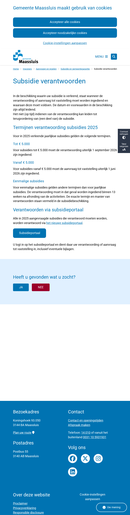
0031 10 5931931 (94, 437)
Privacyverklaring (24, 508)
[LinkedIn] (72, 471)
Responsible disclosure (28, 512)
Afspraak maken (79, 425)
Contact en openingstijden (85, 420)
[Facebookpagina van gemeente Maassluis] (72, 458)
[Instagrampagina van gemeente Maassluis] (98, 458)
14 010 (85, 432)
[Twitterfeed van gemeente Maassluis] (85, 458)
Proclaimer (20, 503)
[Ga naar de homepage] (25, 57)
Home (16, 69)
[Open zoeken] (114, 57)
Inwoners (27, 69)
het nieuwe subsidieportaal (64, 223)
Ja (21, 287)
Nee (41, 287)
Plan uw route (22, 432)
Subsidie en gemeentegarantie (75, 69)
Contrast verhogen (124, 133)
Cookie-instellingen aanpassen (65, 43)
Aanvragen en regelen (46, 69)
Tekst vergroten (124, 145)
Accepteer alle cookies (65, 22)
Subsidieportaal (29, 233)
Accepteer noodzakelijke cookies (65, 33)
